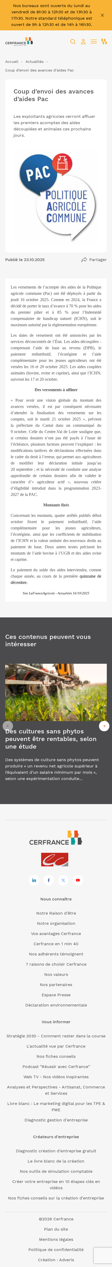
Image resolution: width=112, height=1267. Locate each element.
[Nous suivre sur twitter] (63, 880)
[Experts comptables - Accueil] (56, 860)
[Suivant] (104, 726)
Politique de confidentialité (56, 1249)
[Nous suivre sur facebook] (48, 880)
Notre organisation (56, 923)
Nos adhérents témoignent (56, 953)
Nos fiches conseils (56, 1056)
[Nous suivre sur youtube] (78, 880)
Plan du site (56, 1229)
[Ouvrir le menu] (93, 41)
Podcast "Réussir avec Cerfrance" (56, 1066)
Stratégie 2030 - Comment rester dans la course (56, 1035)
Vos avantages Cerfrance (56, 933)
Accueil (11, 61)
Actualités (34, 61)
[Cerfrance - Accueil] (19, 41)
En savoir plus (56, 726)
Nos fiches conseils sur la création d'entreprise (56, 1198)
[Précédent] (8, 726)
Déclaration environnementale (56, 1005)
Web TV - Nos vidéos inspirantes (56, 1076)
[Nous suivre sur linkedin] (34, 880)
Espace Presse (56, 994)
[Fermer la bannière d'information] (102, 15)
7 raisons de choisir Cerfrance (56, 964)
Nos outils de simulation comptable (56, 1171)
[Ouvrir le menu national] (104, 41)
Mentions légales (56, 1239)
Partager (98, 259)
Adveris (66, 1259)
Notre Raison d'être (56, 913)
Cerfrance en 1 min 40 (56, 943)
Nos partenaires (56, 984)
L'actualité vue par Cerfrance (56, 1046)
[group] (56, 726)
